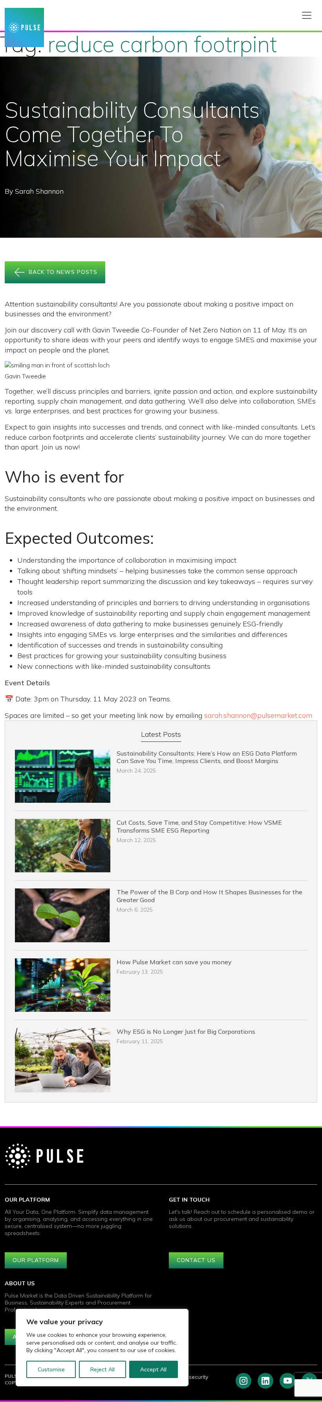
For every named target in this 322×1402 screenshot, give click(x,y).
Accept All (153, 1369)
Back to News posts (62, 271)
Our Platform (36, 1260)
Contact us (196, 1260)
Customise (51, 1369)
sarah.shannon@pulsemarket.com (258, 715)
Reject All (102, 1369)
